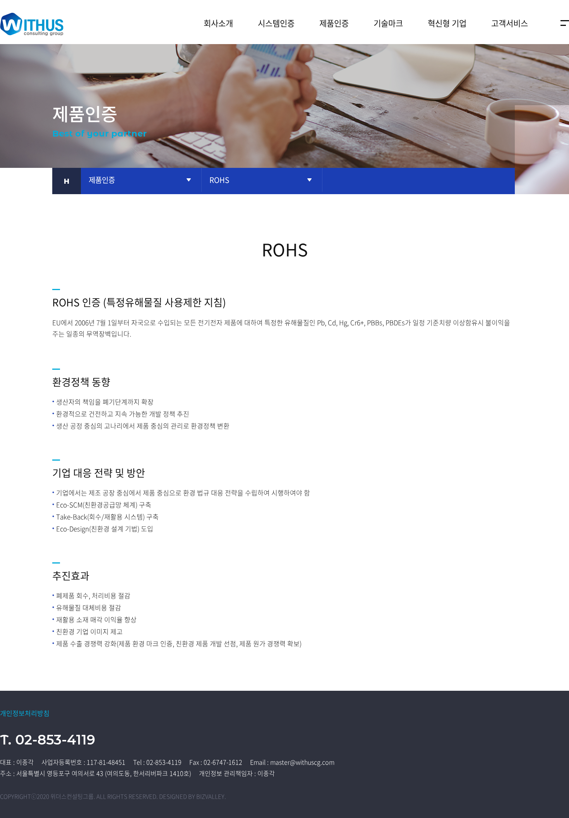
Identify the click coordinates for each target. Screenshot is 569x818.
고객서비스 (509, 23)
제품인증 (334, 23)
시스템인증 (276, 23)
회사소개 (218, 23)
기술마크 (388, 23)
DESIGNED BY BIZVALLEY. (192, 796)
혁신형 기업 (447, 23)
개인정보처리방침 (25, 713)
